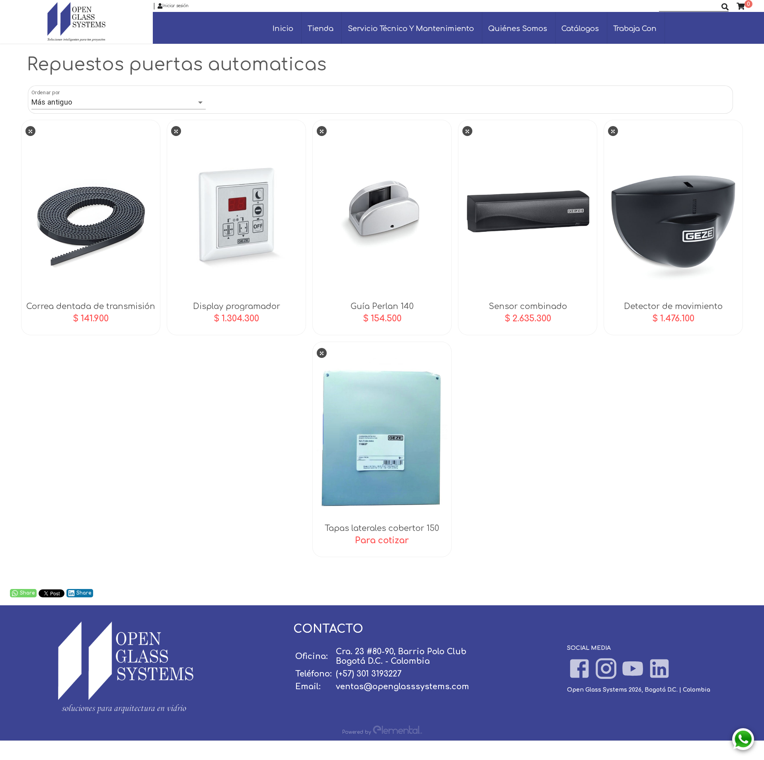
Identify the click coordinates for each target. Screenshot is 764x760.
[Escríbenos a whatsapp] (743, 739)
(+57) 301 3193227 (368, 673)
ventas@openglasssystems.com (402, 686)
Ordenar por (45, 92)
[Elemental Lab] (397, 731)
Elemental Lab (395, 744)
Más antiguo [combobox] (51, 102)
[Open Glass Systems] (125, 711)
